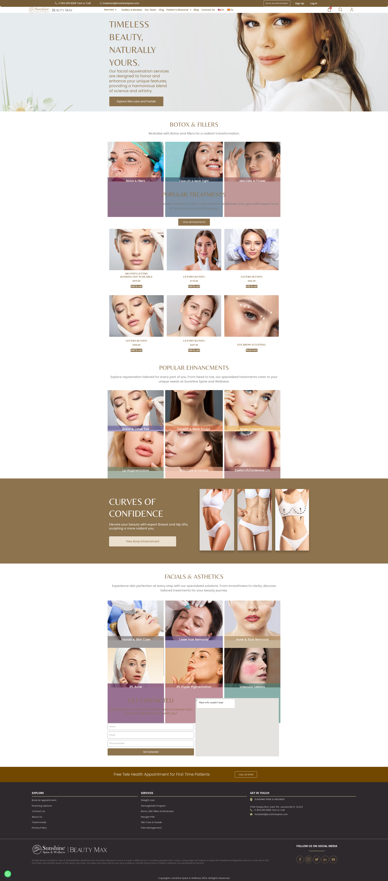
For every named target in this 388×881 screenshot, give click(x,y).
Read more (252, 350)
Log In (313, 3)
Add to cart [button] (136, 286)
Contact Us (208, 9)
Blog (196, 9)
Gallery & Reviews (131, 9)
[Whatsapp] (7, 874)
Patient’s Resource (177, 9)
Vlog (161, 9)
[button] (178, 9)
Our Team (150, 9)
